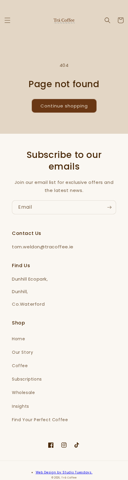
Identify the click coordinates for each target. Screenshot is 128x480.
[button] (7, 20)
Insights (20, 406)
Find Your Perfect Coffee (40, 420)
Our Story (22, 352)
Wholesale (23, 393)
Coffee (20, 366)
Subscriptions (27, 379)
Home (18, 339)
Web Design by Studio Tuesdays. (64, 472)
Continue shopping (64, 106)
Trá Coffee (69, 477)
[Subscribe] (109, 207)
